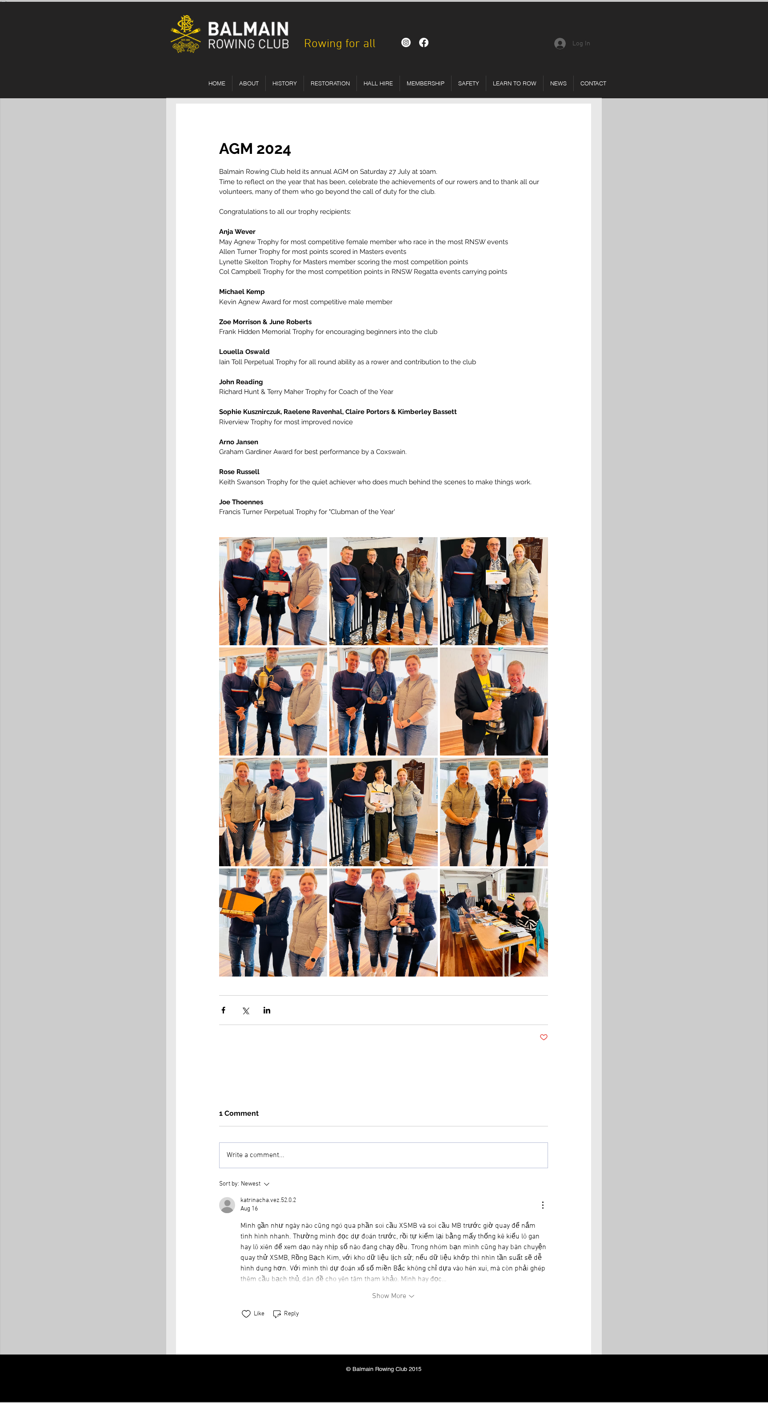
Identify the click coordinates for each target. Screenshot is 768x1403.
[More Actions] (542, 1205)
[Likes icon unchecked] (246, 1314)
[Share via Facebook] (223, 1010)
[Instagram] (406, 42)
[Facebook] (423, 42)
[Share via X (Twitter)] (245, 1010)
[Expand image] (273, 591)
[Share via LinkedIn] (267, 1010)
